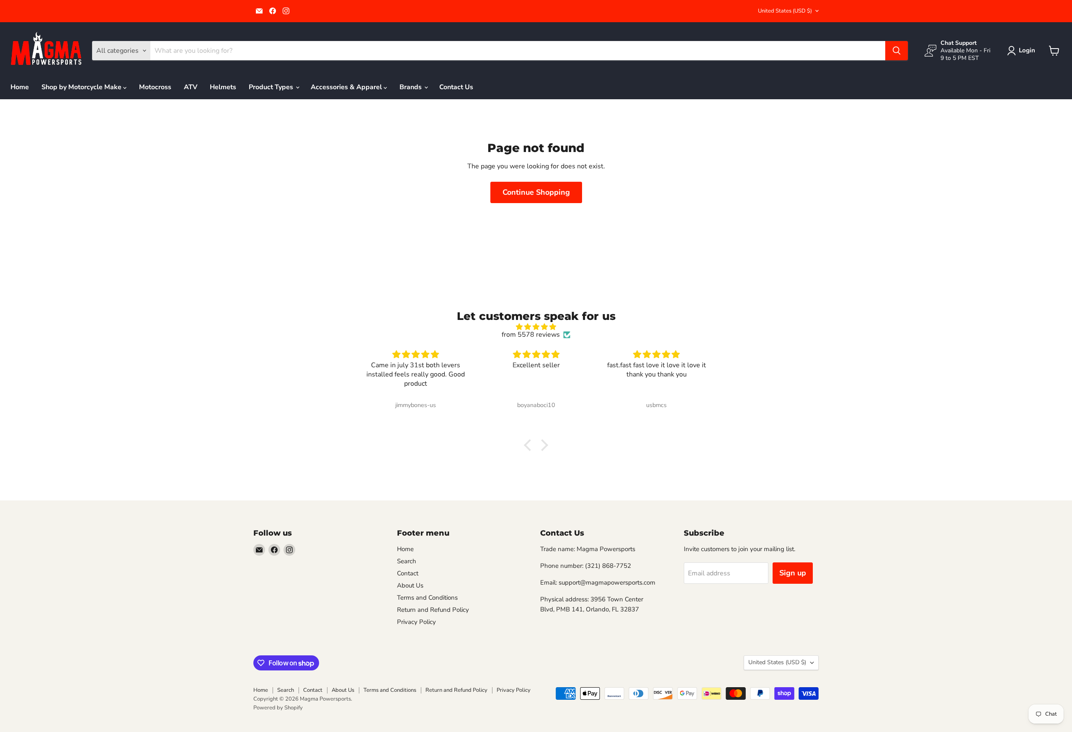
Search (406, 561)
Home (19, 87)
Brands (411, 87)
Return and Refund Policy (433, 610)
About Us (410, 585)
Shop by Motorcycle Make (82, 87)
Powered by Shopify (278, 707)
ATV (190, 87)
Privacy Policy (416, 622)
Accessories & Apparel (347, 87)
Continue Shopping (536, 192)
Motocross (155, 87)
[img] (536, 327)
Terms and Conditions (427, 597)
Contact (407, 573)
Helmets (223, 87)
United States (785, 11)
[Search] (896, 50)
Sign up (792, 573)
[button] (1022, 51)
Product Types (272, 87)
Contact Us (456, 87)
